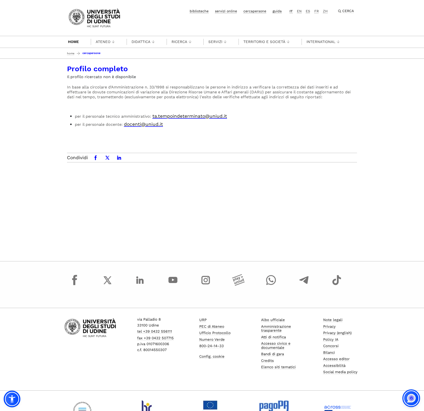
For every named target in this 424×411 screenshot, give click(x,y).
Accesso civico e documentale (276, 345)
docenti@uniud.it (143, 124)
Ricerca (179, 42)
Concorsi (331, 346)
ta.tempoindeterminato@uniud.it (189, 116)
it (291, 11)
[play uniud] (238, 285)
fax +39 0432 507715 (155, 338)
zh (325, 11)
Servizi (215, 42)
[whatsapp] (271, 285)
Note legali (333, 320)
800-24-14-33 (211, 346)
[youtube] (173, 285)
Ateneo (103, 42)
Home (73, 42)
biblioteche (199, 11)
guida (277, 11)
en (299, 11)
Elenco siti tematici (278, 367)
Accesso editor (336, 359)
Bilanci (329, 352)
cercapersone (254, 11)
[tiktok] (336, 285)
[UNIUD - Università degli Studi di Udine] (94, 17)
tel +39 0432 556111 (154, 331)
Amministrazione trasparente (276, 328)
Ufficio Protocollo (215, 333)
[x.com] (107, 285)
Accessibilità (334, 365)
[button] (12, 399)
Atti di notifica (273, 337)
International (320, 42)
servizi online (226, 11)
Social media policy (340, 372)
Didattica (141, 42)
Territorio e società (264, 42)
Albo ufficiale (273, 320)
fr (316, 11)
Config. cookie (212, 356)
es (308, 11)
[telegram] (304, 285)
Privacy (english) (337, 333)
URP (203, 320)
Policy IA (330, 339)
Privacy (329, 326)
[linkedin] (140, 285)
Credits (267, 360)
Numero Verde (212, 339)
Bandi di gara (272, 354)
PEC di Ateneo (211, 326)
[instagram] (205, 285)
